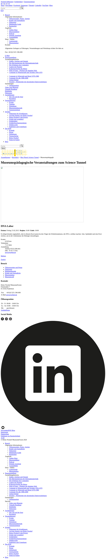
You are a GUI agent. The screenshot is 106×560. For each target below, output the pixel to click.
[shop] (2, 11)
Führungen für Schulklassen (18, 113)
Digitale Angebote (15, 35)
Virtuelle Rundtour (11, 89)
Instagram (24, 5)
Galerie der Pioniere (15, 67)
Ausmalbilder (13, 37)
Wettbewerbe (13, 125)
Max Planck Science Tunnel (29, 157)
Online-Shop (13, 30)
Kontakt (11, 130)
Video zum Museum (11, 87)
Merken (3, 256)
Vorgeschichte (13, 136)
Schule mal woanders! (16, 119)
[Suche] (22, 7)
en (4, 3)
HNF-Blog (11, 430)
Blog (51, 5)
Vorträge (12, 104)
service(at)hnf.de (10, 252)
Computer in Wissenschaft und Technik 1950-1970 (25, 72)
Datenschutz (5, 434)
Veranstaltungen (10, 100)
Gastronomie (13, 41)
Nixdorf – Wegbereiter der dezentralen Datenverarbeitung (28, 82)
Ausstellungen (9, 95)
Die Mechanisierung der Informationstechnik (23, 63)
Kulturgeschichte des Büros (18, 69)
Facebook (17, 5)
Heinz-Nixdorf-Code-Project (18, 117)
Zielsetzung (13, 134)
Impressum (4, 432)
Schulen (7, 112)
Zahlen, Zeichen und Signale (18, 61)
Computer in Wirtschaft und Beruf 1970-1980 (24, 76)
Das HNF (8, 128)
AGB (2, 438)
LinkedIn (38, 5)
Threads (31, 5)
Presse (11, 132)
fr (6, 3)
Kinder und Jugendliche (17, 20)
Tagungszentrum (29, 2)
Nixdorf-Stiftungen (7, 2)
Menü (3, 148)
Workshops (12, 106)
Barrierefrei (13, 26)
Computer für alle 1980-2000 (18, 78)
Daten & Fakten (14, 140)
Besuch (7, 15)
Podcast (11, 33)
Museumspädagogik (15, 108)
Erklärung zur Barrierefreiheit (10, 436)
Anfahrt (3, 310)
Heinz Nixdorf (14, 138)
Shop (2, 5)
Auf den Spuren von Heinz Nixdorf (20, 115)
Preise (8, 310)
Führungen (12, 22)
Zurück (3, 259)
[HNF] (14, 155)
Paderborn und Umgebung (17, 127)
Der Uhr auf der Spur (16, 97)
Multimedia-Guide (15, 24)
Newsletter (8, 5)
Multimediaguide (10, 271)
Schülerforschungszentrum (17, 123)
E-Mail (7, 56)
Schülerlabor (18, 2)
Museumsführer (14, 32)
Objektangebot (14, 85)
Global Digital (13, 80)
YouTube (45, 5)
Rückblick (12, 99)
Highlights (8, 91)
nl (9, 3)
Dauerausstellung (10, 57)
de (1, 3)
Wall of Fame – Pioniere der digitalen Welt (23, 70)
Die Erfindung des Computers (19, 65)
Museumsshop (14, 43)
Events (11, 102)
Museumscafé (9, 277)
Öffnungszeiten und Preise (13, 267)
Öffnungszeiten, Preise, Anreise (19, 19)
